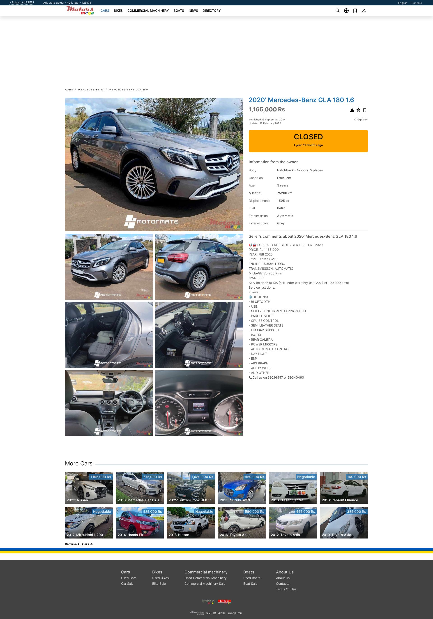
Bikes (118, 10)
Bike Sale (159, 583)
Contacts (282, 583)
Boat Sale (250, 583)
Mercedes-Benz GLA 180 (128, 89)
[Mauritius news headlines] (224, 601)
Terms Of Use (286, 589)
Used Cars (128, 578)
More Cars (78, 463)
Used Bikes (160, 578)
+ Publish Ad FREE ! (21, 2)
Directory (212, 10)
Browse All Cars (77, 544)
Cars (105, 10)
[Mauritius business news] (208, 601)
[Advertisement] (216, 53)
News (193, 10)
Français (416, 3)
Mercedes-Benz (91, 89)
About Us (285, 572)
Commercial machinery (148, 10)
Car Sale (127, 583)
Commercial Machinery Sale (204, 583)
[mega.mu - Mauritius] (197, 613)
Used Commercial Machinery (205, 578)
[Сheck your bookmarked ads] (355, 10)
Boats (179, 10)
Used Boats (251, 578)
